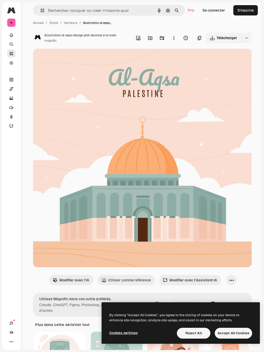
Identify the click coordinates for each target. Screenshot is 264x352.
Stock (54, 23)
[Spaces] (11, 89)
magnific (50, 41)
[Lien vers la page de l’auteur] (37, 38)
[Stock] (11, 53)
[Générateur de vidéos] (11, 107)
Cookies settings (123, 333)
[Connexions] (11, 323)
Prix (191, 10)
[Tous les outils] (11, 80)
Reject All (193, 333)
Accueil (38, 23)
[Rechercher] (11, 44)
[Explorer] (11, 63)
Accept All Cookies (233, 333)
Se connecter (213, 10)
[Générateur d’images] (11, 98)
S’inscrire (245, 10)
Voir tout (82, 324)
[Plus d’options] (174, 38)
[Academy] (11, 332)
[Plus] (11, 342)
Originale (67, 58)
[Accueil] (11, 35)
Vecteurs (70, 23)
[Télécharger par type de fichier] (246, 38)
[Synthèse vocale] (11, 117)
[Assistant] (11, 126)
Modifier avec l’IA (74, 280)
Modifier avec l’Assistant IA (193, 280)
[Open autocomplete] (40, 10)
